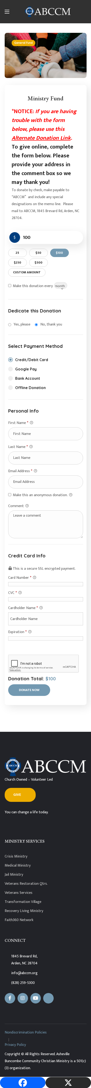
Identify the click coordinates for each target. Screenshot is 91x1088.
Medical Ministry (18, 865)
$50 (38, 252)
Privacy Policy (15, 1045)
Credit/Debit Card (31, 359)
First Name (18, 423)
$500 (38, 262)
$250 (17, 262)
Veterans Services (18, 893)
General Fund (23, 42)
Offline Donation (30, 387)
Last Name (18, 447)
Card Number (19, 578)
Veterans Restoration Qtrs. (26, 884)
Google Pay (26, 369)
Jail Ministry (14, 874)
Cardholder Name (23, 608)
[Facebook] (10, 998)
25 (17, 252)
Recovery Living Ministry (24, 911)
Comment (16, 506)
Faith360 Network (19, 920)
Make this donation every (33, 286)
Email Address (20, 471)
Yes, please (22, 324)
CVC (12, 593)
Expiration (17, 632)
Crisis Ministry (16, 856)
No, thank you (51, 324)
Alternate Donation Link (41, 138)
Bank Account (27, 378)
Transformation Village (23, 902)
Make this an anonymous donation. (40, 495)
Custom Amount (27, 272)
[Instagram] (23, 998)
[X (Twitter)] (48, 998)
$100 (59, 252)
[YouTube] (35, 998)
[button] (20, 795)
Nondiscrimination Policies (26, 1032)
